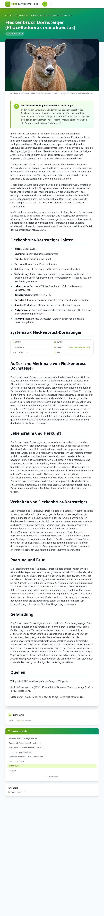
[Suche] (44, 4)
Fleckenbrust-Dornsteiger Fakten (23, 738)
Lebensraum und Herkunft (20, 752)
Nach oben (53, 776)
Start (10, 15)
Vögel (19, 720)
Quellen (12, 770)
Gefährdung (14, 766)
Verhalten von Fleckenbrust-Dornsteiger (26, 756)
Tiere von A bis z (22, 15)
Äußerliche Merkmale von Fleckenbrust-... (26, 747)
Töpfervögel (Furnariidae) (79, 347)
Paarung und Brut (16, 761)
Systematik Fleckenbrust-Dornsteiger (24, 743)
